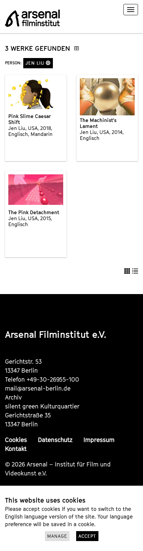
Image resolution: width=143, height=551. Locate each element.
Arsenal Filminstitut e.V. (55, 334)
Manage (57, 536)
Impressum (98, 439)
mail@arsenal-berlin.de (38, 388)
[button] (48, 63)
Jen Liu (36, 63)
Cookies (16, 439)
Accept (87, 536)
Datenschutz (55, 439)
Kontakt (16, 448)
